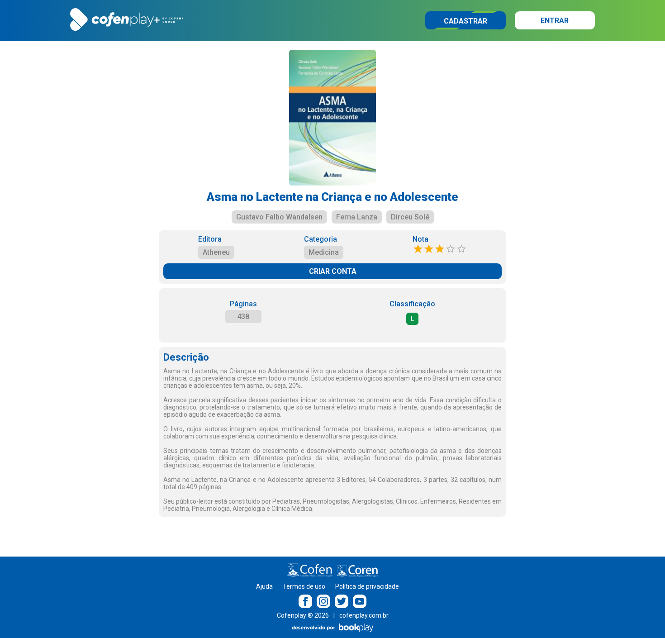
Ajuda (264, 586)
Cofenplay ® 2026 (303, 615)
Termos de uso (304, 586)
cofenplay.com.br (364, 615)
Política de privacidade (367, 586)
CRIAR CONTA (332, 271)
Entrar (555, 20)
